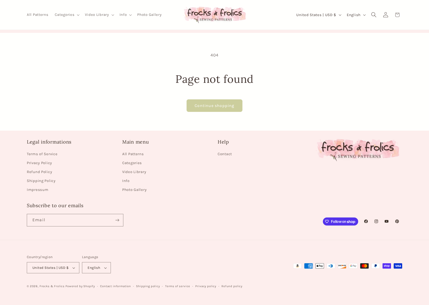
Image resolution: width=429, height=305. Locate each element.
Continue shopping (214, 105)
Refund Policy (39, 172)
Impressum (37, 190)
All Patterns (133, 154)
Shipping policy (148, 286)
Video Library (134, 172)
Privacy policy (205, 286)
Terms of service (177, 286)
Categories (132, 163)
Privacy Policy (39, 163)
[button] (67, 15)
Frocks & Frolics (52, 286)
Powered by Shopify (80, 286)
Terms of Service (42, 154)
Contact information (115, 286)
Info (126, 181)
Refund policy (231, 286)
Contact (225, 154)
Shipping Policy (41, 181)
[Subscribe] (117, 220)
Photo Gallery (134, 190)
